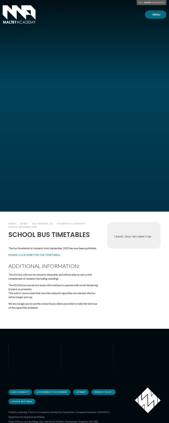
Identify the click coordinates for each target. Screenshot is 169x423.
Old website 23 (42, 223)
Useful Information (22, 227)
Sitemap (81, 392)
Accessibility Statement (52, 392)
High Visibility (20, 392)
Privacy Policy (103, 392)
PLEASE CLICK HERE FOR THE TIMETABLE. (34, 254)
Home (12, 223)
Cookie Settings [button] (21, 401)
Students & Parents (71, 223)
